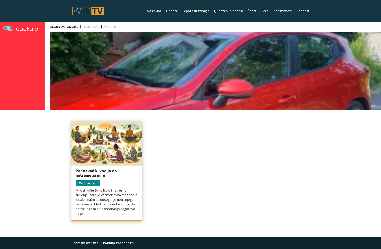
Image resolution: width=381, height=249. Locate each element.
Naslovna (154, 11)
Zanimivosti (282, 11)
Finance (172, 11)
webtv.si (92, 243)
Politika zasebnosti (118, 243)
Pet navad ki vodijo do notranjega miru (96, 173)
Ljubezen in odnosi (228, 11)
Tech (265, 11)
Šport (252, 11)
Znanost (303, 11)
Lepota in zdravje (196, 11)
